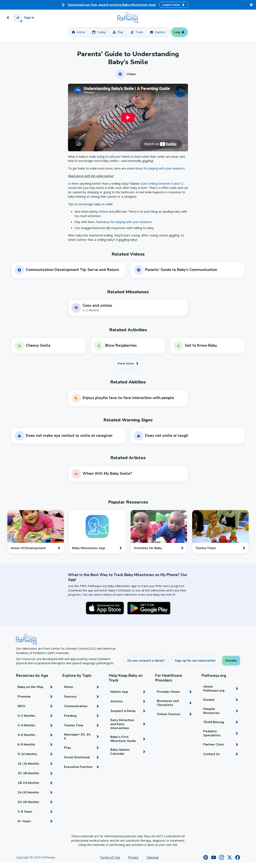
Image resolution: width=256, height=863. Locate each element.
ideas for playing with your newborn (160, 168)
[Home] (128, 17)
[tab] (78, 32)
